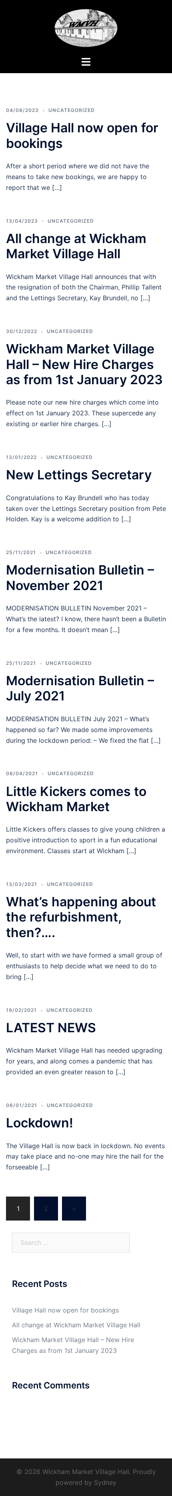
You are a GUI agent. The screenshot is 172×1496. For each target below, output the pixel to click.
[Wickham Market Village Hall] (86, 27)
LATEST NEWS (51, 1027)
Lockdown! (39, 1123)
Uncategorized (71, 110)
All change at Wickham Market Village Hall (76, 246)
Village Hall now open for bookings (82, 135)
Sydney (105, 1482)
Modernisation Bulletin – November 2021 (80, 577)
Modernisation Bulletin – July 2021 (80, 688)
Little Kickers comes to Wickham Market (76, 799)
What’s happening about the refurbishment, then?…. (81, 917)
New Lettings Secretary (79, 475)
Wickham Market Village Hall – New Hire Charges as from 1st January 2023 (84, 364)
